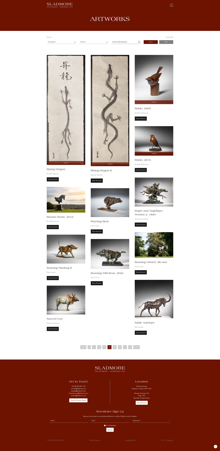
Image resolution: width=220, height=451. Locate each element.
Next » (137, 347)
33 (114, 347)
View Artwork (52, 179)
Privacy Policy (112, 425)
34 (119, 347)
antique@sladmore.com (78, 391)
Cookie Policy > (130, 440)
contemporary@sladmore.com (78, 393)
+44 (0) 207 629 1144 (78, 386)
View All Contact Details (78, 400)
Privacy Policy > (94, 440)
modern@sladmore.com (78, 396)
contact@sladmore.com (78, 389)
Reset (166, 42)
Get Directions (141, 403)
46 (130, 347)
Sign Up (110, 430)
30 (99, 347)
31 (104, 347)
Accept (110, 425)
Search (151, 42)
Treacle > (170, 440)
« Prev (83, 347)
